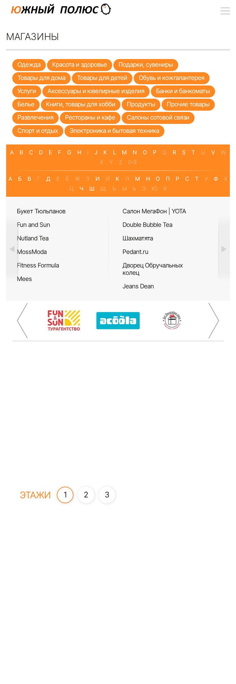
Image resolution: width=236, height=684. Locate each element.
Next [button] (224, 248)
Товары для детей (102, 77)
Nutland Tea (33, 238)
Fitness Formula (38, 265)
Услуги (27, 91)
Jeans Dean (138, 286)
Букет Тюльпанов (41, 211)
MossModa (32, 251)
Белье (26, 104)
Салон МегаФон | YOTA (154, 211)
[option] (65, 245)
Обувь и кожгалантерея (171, 77)
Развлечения (35, 117)
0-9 (132, 162)
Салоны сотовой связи (158, 117)
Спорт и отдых (38, 130)
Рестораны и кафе (90, 117)
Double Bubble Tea (147, 224)
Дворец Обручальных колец (153, 269)
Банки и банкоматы (183, 91)
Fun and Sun (33, 224)
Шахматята (138, 238)
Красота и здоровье (79, 64)
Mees (24, 279)
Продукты (141, 104)
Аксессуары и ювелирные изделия (96, 91)
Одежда (29, 64)
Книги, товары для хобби (80, 104)
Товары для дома (41, 77)
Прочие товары (188, 104)
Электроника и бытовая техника (114, 130)
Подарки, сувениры (146, 64)
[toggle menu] (225, 10)
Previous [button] (12, 248)
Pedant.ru (135, 251)
